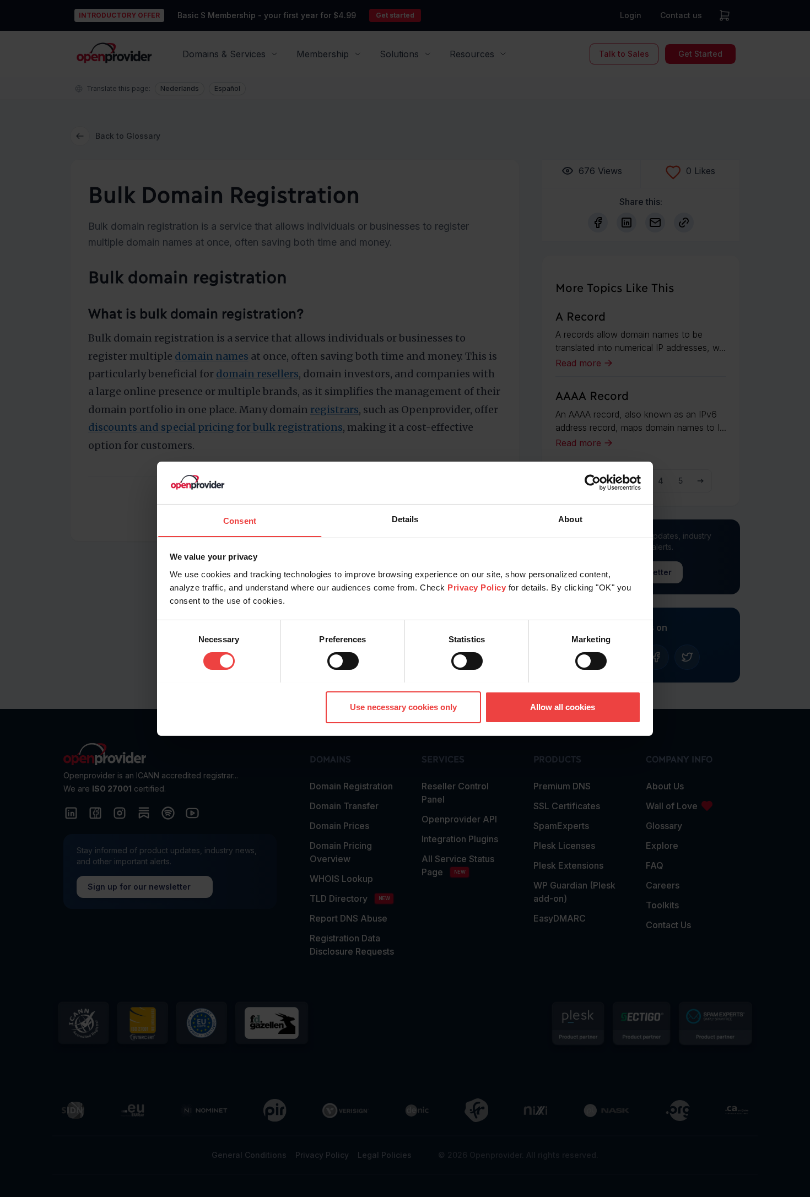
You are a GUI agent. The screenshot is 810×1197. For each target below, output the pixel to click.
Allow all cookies (562, 706)
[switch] (343, 661)
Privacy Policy (476, 587)
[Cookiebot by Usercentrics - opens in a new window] (592, 482)
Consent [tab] (239, 520)
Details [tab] (405, 518)
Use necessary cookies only (403, 706)
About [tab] (570, 518)
